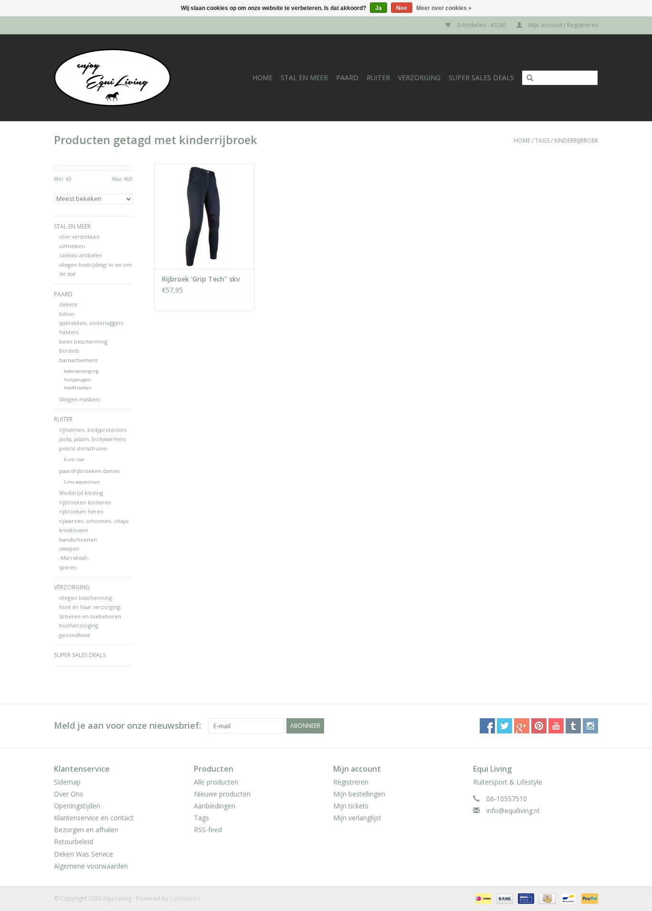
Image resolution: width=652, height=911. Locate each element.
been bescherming (83, 341)
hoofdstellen (78, 388)
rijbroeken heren (81, 511)
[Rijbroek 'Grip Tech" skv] (204, 216)
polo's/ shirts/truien (83, 448)
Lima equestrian (82, 482)
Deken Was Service (83, 854)
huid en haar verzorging (89, 606)
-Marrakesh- (74, 557)
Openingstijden (77, 805)
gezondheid (74, 635)
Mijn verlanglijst (357, 817)
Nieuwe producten (222, 793)
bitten (66, 313)
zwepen (69, 548)
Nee (401, 8)
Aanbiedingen (214, 805)
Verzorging (419, 77)
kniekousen (73, 530)
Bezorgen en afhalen (86, 829)
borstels (69, 350)
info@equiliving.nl (512, 810)
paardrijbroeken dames (89, 470)
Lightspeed (185, 898)
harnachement (78, 360)
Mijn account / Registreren (562, 25)
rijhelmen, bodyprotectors (92, 429)
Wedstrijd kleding (81, 492)
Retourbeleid (73, 841)
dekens (68, 304)
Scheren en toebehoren (90, 616)
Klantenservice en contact (94, 817)
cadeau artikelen (80, 255)
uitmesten (72, 246)
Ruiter (378, 77)
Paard (347, 77)
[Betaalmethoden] (482, 898)
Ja (378, 8)
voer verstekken (79, 236)
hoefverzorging (78, 625)
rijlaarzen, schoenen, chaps (93, 520)
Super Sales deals (481, 77)
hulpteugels (78, 380)
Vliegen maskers (79, 399)
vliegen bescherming (85, 597)
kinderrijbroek (576, 140)
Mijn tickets (350, 805)
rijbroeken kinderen (85, 502)
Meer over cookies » (444, 8)
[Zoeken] (526, 78)
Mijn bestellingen (359, 793)
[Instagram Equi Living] (590, 725)
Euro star (74, 459)
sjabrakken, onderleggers (91, 322)
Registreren (350, 781)
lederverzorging (81, 371)
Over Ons (68, 793)
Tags (542, 140)
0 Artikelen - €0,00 (481, 25)
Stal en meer (304, 77)
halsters (68, 331)
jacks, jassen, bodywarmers (92, 438)
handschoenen (78, 539)
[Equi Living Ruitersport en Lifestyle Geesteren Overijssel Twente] (122, 77)
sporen (68, 567)
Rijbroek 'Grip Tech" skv (201, 278)
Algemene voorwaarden (91, 865)
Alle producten (216, 781)
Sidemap (67, 781)
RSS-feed (208, 829)
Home (262, 77)
